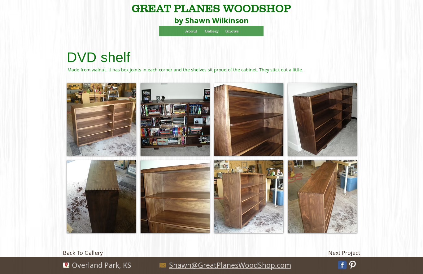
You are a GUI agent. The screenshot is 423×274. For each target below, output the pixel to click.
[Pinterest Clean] (352, 265)
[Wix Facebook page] (342, 265)
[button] (101, 119)
